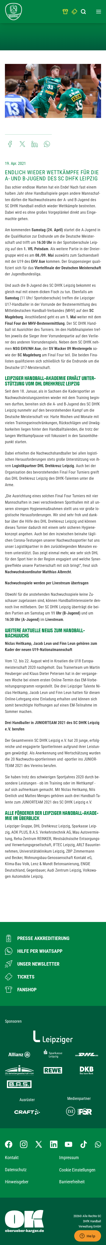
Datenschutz (16, 1169)
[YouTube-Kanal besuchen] (68, 1144)
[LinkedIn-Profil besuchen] (53, 1144)
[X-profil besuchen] (38, 1144)
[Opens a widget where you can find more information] (87, 1236)
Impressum (69, 1157)
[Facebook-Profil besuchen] (8, 1144)
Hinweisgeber (16, 1181)
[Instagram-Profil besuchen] (23, 1144)
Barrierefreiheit (72, 1181)
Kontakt (11, 1157)
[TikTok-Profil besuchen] (83, 1144)
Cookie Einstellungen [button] (77, 1169)
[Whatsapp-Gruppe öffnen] (98, 1144)
